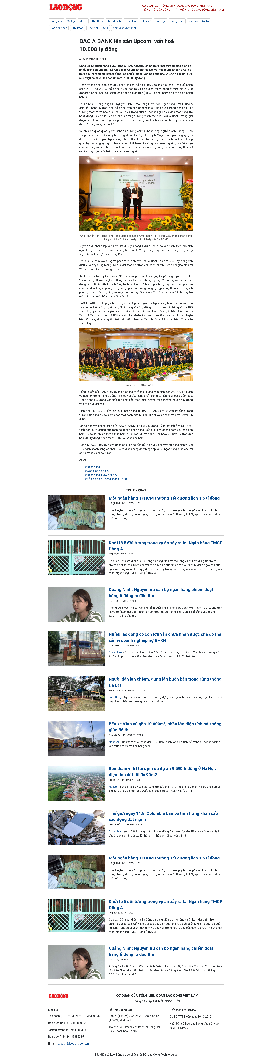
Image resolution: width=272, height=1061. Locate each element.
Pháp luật (131, 21)
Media (83, 21)
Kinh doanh (114, 21)
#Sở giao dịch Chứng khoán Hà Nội (106, 479)
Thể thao (97, 21)
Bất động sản (58, 28)
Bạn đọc (160, 21)
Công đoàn (177, 21)
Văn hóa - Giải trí (199, 21)
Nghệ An (114, 742)
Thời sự (146, 21)
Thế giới (93, 28)
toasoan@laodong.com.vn (72, 1043)
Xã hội (71, 21)
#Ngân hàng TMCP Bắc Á (101, 475)
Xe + (105, 28)
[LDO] (76, 513)
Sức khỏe (77, 28)
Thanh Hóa (115, 652)
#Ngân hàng (92, 467)
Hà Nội (113, 786)
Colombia (115, 831)
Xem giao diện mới (124, 28)
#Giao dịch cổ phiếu (97, 471)
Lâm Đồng (115, 697)
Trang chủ (56, 21)
